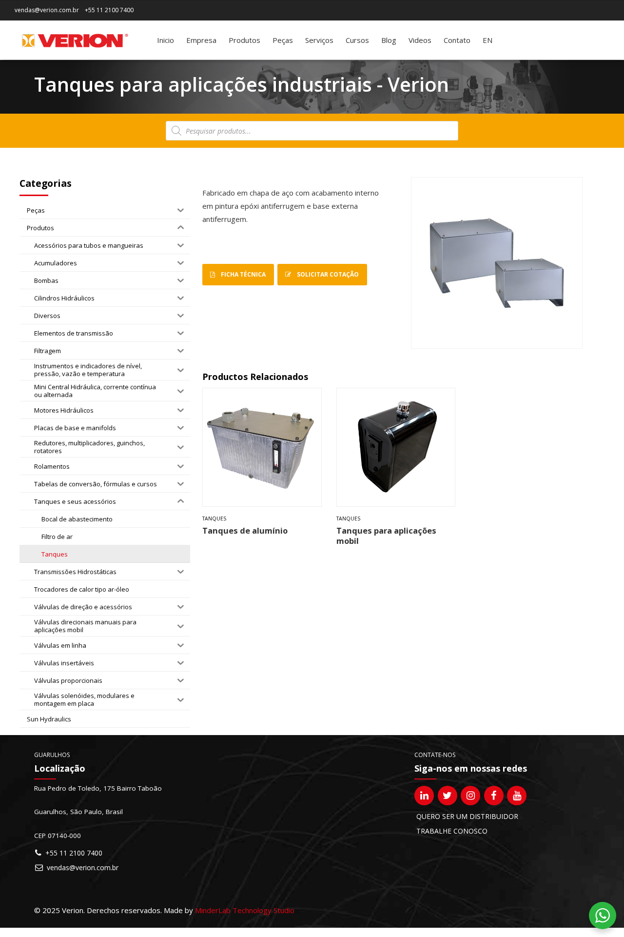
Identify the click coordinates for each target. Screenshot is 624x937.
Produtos (244, 40)
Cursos (357, 40)
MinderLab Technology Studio (244, 910)
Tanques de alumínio (245, 530)
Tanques (214, 518)
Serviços (319, 40)
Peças (283, 40)
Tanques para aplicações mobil (386, 535)
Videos (420, 40)
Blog (388, 40)
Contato (457, 40)
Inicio (165, 40)
